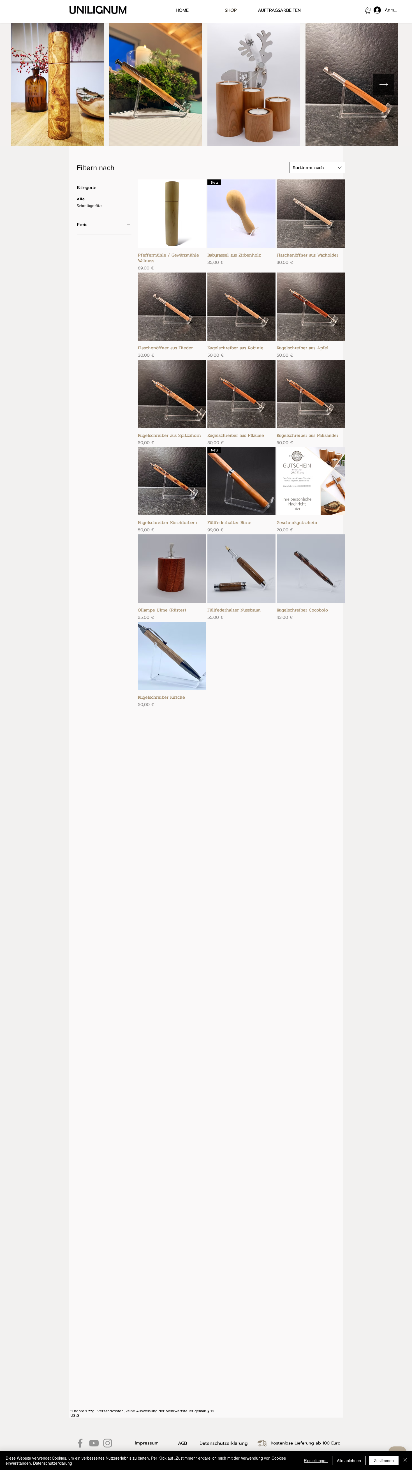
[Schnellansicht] (172, 213)
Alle (81, 199)
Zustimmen (384, 1460)
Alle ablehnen (349, 1460)
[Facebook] (80, 1443)
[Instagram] (108, 1443)
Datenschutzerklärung (224, 1443)
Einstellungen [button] (316, 1460)
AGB (182, 1443)
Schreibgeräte (89, 206)
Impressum (147, 1443)
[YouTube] (94, 1443)
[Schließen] (405, 1460)
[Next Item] (383, 84)
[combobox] (317, 167)
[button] (368, 10)
